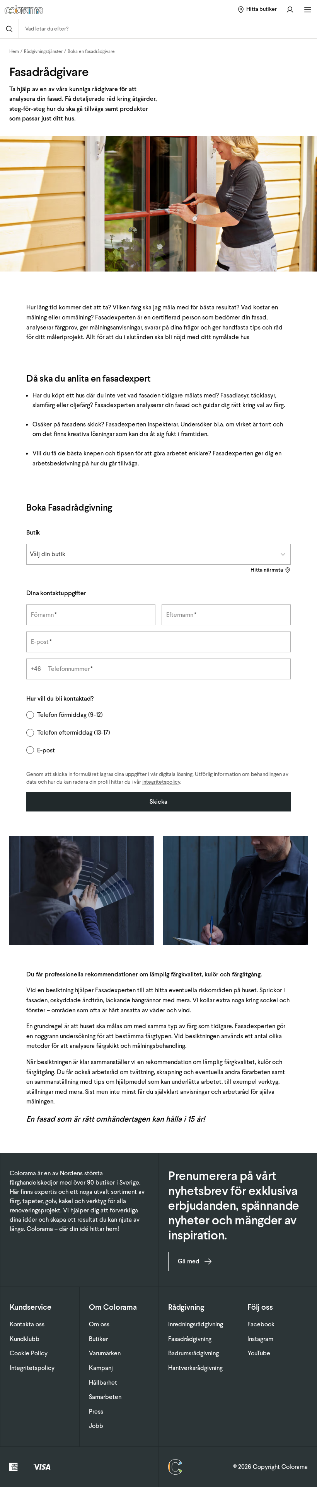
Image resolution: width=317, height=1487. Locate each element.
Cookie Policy (29, 1353)
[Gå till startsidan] (58, 9)
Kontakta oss (27, 1324)
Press (96, 1411)
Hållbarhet (103, 1382)
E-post (41, 642)
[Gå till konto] (289, 9)
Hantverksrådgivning (195, 1368)
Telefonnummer (70, 669)
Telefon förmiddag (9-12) (70, 715)
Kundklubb (24, 1339)
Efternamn (181, 615)
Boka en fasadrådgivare (91, 51)
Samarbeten (105, 1397)
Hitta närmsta (267, 570)
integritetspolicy (161, 782)
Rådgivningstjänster (43, 51)
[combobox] (168, 28)
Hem (14, 51)
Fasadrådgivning (189, 1339)
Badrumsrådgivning (193, 1353)
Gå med (188, 1261)
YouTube (258, 1353)
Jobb (96, 1426)
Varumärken (105, 1353)
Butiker (98, 1339)
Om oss (99, 1324)
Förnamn (44, 615)
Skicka (158, 802)
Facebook (260, 1324)
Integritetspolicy (32, 1368)
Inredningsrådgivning (195, 1324)
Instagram (260, 1339)
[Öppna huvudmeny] (307, 9)
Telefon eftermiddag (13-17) (73, 732)
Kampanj (101, 1368)
